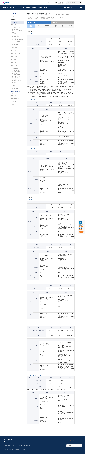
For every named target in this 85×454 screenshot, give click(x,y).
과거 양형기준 (13, 101)
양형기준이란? (13, 16)
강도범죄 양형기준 (14, 24)
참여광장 (34, 7)
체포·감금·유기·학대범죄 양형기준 (16, 91)
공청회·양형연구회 (48, 7)
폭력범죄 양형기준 (14, 95)
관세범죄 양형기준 (14, 32)
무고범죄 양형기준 (14, 48)
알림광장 (40, 7)
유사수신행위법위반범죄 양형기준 (16, 76)
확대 (60, 3)
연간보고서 (57, 7)
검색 (80, 2)
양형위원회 (7, 2)
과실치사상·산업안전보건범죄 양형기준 (17, 30)
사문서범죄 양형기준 (15, 56)
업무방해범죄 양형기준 (15, 73)
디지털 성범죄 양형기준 (15, 44)
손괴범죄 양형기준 (14, 67)
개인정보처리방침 (71, 440)
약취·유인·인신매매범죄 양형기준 (16, 71)
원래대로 (63, 3)
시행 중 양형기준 (14, 22)
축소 (59, 3)
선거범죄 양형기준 (14, 62)
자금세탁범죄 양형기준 (15, 77)
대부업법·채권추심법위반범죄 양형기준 (17, 39)
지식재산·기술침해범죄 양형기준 (16, 89)
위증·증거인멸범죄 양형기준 (16, 74)
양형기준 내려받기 (14, 104)
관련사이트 (69, 445)
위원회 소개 (5, 7)
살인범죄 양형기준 (14, 59)
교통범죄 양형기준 (14, 33)
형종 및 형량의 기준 (31, 22)
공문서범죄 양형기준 (15, 29)
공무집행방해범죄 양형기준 (16, 27)
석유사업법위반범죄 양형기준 (16, 61)
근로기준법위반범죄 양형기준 (16, 36)
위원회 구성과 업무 (14, 7)
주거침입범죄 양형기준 (15, 86)
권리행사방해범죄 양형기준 (16, 35)
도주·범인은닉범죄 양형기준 (16, 41)
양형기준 (22, 7)
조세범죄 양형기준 (14, 85)
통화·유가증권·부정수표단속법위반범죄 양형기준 (17, 93)
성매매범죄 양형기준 (15, 64)
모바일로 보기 (62, 440)
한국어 (48, 2)
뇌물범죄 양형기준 (14, 38)
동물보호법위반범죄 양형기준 (16, 42)
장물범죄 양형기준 (14, 79)
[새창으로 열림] (81, 220)
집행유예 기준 (54, 22)
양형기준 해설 (13, 19)
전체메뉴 (81, 7)
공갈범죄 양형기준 (14, 26)
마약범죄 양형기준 (14, 45)
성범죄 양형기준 (14, 65)
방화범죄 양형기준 (14, 50)
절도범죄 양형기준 (14, 82)
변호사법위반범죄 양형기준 (16, 53)
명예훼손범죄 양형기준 (15, 47)
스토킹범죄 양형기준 (15, 68)
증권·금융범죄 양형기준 (15, 88)
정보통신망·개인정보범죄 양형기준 (17, 83)
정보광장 (28, 7)
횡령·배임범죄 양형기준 (15, 98)
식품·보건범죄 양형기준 (15, 70)
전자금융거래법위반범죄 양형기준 (16, 80)
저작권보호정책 (79, 440)
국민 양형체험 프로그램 (66, 7)
